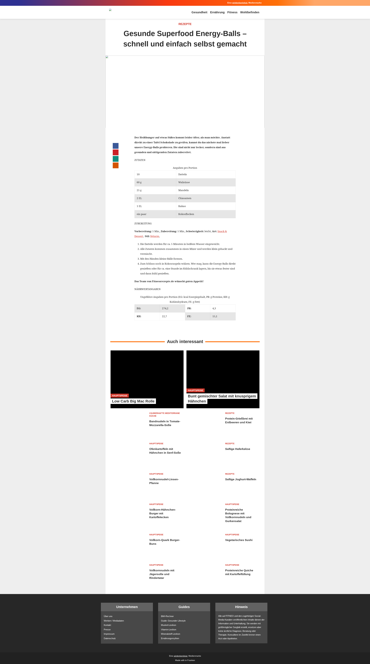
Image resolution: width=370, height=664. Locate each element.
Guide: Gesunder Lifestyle (173, 620)
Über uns (108, 616)
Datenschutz (110, 638)
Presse (107, 629)
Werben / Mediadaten (114, 620)
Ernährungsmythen (170, 638)
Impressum (109, 634)
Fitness (232, 12)
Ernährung (217, 12)
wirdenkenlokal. (240, 3)
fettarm (154, 236)
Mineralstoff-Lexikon (170, 634)
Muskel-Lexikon (168, 625)
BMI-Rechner (167, 616)
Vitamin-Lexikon (168, 629)
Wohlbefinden (249, 12)
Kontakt (107, 625)
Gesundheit (199, 12)
